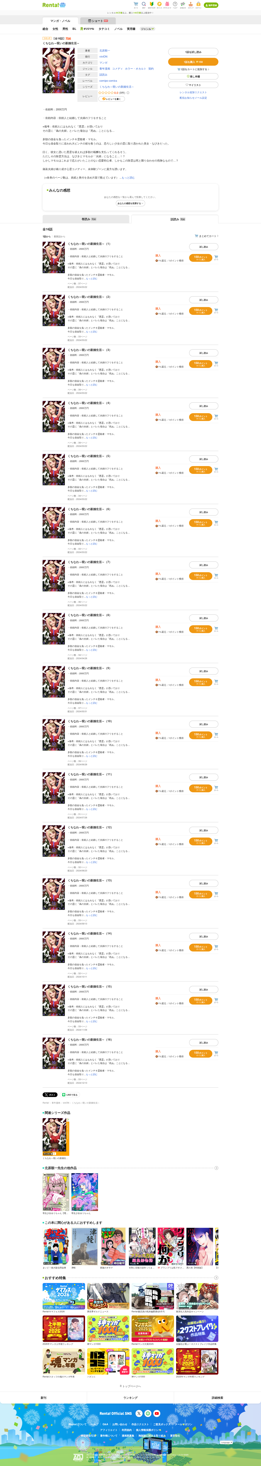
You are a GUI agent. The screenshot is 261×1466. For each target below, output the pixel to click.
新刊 (43, 1398)
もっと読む (128, 177)
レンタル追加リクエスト (193, 92)
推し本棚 (195, 76)
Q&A (105, 1424)
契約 (151, 68)
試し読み (204, 246)
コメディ (117, 68)
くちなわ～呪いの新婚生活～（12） (90, 827)
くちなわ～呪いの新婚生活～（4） (90, 403)
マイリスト (195, 85)
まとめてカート (207, 236)
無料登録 (212, 5)
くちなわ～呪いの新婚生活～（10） (90, 721)
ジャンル (146, 29)
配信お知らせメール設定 (193, 97)
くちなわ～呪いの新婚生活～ (116, 86)
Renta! (46, 1102)
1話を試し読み (193, 52)
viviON (103, 56)
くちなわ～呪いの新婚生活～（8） (90, 615)
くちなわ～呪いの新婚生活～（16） (90, 1039)
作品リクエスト (140, 1424)
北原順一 (104, 50)
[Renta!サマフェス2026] (62, 5)
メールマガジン (183, 1424)
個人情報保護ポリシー (148, 1430)
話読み (103, 74)
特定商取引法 (88, 1435)
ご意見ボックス (162, 1424)
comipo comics (108, 80)
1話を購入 (193, 62)
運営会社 (175, 1435)
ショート (100, 21)
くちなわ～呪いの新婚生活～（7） (90, 562)
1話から (47, 236)
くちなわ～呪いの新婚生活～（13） (90, 880)
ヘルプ (94, 1424)
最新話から (59, 236)
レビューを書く (113, 98)
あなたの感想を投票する (129, 203)
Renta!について (78, 1424)
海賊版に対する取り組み (152, 1435)
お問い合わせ (119, 1424)
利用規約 (127, 1430)
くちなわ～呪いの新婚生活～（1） (90, 244)
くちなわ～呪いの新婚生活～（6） (90, 509)
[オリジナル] (87, 28)
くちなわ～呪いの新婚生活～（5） (90, 456)
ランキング (130, 1398)
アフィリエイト (109, 1430)
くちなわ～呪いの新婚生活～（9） (90, 668)
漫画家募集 (128, 1435)
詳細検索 (217, 1398)
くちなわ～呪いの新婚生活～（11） (90, 774)
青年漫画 (104, 68)
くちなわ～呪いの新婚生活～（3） (90, 350)
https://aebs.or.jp (92, 1460)
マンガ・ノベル (60, 21)
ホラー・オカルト (135, 68)
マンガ (103, 62)
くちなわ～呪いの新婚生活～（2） (90, 297)
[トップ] (51, 5)
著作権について (109, 1435)
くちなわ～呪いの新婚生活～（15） (90, 986)
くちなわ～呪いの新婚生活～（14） (90, 933)
